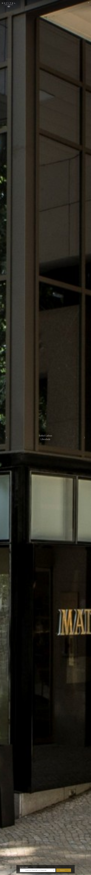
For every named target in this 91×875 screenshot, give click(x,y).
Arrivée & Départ (24, 867)
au (39, 870)
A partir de (28, 870)
